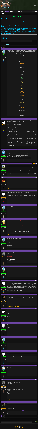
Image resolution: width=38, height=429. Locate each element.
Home (3, 11)
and (11, 248)
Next (3, 47)
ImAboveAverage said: (10, 404)
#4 (36, 163)
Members (19, 11)
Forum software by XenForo (19, 425)
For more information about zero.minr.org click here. (8, 33)
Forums (7, 11)
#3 (36, 149)
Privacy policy (33, 423)
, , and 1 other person (13, 306)
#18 (36, 365)
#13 (36, 294)
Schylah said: (9, 165)
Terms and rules (29, 423)
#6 (36, 190)
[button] (4, 11)
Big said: (9, 353)
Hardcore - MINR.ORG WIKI (11, 157)
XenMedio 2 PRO (16, 426)
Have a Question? (5, 37)
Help (35, 423)
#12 (36, 280)
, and (13, 399)
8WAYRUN (22, 426)
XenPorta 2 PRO (16, 427)
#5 (36, 177)
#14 (36, 308)
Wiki (3, 35)
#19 (36, 379)
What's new (3, 13)
